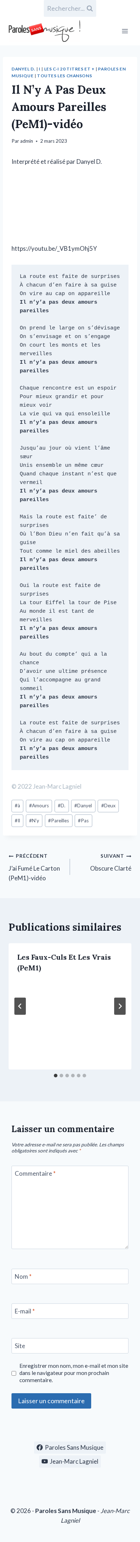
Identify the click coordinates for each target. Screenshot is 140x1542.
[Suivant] (120, 1006)
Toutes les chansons (64, 75)
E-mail (25, 1311)
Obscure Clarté (110, 862)
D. (61, 805)
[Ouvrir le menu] (124, 30)
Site (20, 1346)
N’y (34, 820)
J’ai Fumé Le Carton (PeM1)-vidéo (34, 867)
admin (26, 141)
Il (17, 820)
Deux (108, 805)
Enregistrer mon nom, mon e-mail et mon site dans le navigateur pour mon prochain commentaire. (73, 1372)
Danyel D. (23, 69)
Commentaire (35, 1173)
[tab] (55, 1075)
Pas (83, 820)
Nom (23, 1276)
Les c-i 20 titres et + (69, 69)
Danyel (83, 805)
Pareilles (58, 820)
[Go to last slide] (20, 1006)
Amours (39, 805)
